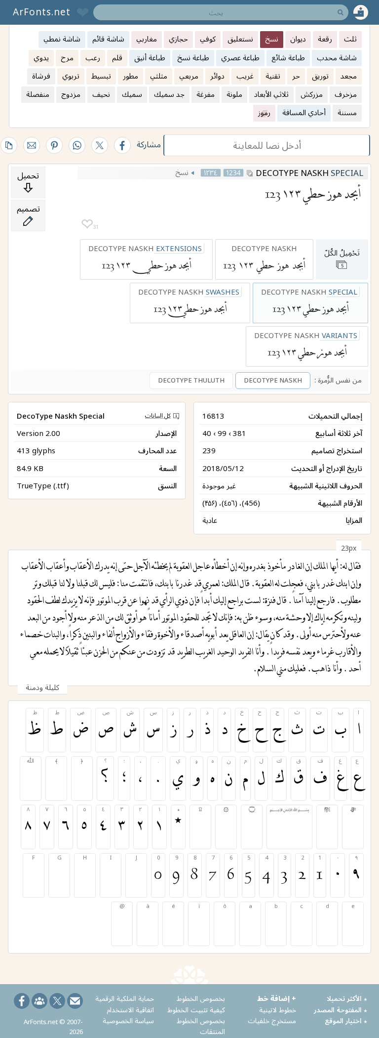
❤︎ (87, 224)
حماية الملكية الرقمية (124, 998)
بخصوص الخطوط (201, 998)
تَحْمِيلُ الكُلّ (342, 258)
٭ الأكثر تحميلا (347, 998)
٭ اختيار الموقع (346, 1020)
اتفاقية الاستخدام (130, 1009)
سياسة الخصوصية (128, 1020)
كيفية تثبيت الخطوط (196, 1009)
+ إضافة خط (276, 998)
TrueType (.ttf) (43, 485)
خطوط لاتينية (277, 1009)
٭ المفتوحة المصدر (340, 1009)
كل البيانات (158, 415)
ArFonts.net (42, 11)
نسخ (182, 172)
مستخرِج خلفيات (272, 1020)
